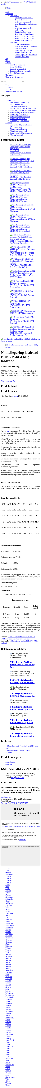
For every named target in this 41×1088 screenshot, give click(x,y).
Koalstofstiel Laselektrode (24, 18)
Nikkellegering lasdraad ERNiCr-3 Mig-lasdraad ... (22, 694)
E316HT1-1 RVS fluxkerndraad (21, 313)
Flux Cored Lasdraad (22, 44)
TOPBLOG (12, 803)
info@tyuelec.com (12, 2)
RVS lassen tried (21, 48)
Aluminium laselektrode (23, 40)
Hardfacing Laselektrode (23, 32)
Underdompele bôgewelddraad (26, 55)
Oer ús (7, 61)
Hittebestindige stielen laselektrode (22, 113)
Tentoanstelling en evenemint (20, 71)
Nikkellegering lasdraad (23, 50)
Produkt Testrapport (17, 73)
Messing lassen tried (22, 57)
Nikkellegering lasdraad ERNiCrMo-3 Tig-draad (18, 200)
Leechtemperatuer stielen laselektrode (23, 110)
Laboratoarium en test (18, 69)
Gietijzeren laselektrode (23, 22)
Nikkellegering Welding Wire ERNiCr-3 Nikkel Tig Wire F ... (21, 190)
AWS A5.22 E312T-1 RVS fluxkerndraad (20, 306)
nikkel (8, 431)
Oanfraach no (6, 797)
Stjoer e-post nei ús (8, 381)
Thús (7, 12)
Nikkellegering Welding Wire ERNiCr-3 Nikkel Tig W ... (22, 664)
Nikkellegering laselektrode (24, 38)
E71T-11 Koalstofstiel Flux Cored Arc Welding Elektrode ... (22, 242)
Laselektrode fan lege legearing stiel (23, 108)
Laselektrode (14, 16)
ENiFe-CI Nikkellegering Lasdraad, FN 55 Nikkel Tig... (21, 166)
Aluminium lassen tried (23, 53)
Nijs (6, 59)
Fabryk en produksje (17, 65)
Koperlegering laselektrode (24, 34)
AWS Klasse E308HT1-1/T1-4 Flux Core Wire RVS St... (21, 266)
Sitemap (4, 803)
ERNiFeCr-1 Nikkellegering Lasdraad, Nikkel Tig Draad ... (21, 178)
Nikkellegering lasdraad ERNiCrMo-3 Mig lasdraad (20, 230)
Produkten (9, 14)
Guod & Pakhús (16, 67)
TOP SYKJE (23, 803)
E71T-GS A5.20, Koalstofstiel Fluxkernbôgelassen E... (21, 334)
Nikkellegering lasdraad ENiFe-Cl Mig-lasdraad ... (22, 734)
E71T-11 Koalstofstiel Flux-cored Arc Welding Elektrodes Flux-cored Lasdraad (18, 638)
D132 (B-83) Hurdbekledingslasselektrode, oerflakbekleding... (20, 153)
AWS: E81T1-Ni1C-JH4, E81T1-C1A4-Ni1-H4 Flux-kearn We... (22, 254)
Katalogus (9, 75)
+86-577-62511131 (29, 2)
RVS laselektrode (21, 20)
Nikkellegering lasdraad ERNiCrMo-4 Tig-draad (21, 708)
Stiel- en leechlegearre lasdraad (26, 46)
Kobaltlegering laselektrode (24, 36)
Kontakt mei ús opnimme (14, 77)
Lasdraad (13, 42)
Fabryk (8, 63)
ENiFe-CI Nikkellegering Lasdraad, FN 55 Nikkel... (22, 681)
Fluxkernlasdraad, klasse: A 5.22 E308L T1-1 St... (21, 276)
